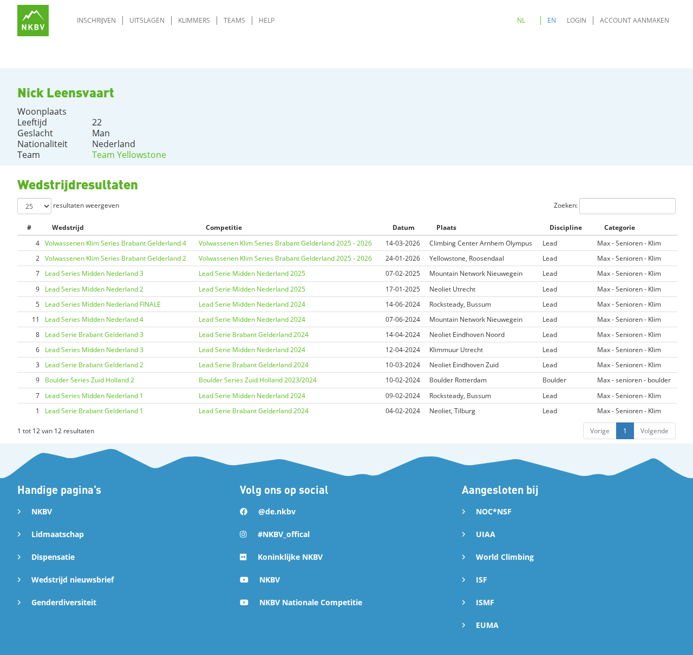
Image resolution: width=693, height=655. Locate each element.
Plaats (446, 227)
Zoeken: (566, 205)
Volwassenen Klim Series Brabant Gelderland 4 (115, 243)
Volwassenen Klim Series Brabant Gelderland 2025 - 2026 (285, 243)
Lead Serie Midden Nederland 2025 (252, 273)
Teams (234, 20)
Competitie (224, 227)
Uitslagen (147, 20)
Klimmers (194, 20)
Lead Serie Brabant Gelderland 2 (94, 364)
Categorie (619, 227)
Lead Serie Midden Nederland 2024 (252, 304)
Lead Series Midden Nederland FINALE (103, 304)
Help (266, 20)
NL (521, 20)
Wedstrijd (68, 227)
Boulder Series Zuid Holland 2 (89, 380)
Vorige (600, 430)
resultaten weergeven (85, 205)
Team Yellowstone (129, 155)
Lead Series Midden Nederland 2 (94, 289)
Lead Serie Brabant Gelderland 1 (94, 410)
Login (576, 20)
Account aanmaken (634, 20)
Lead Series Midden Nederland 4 (94, 319)
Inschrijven (96, 20)
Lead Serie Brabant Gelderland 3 (94, 334)
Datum (404, 227)
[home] (33, 20)
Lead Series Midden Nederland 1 (94, 395)
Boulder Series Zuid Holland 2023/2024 (258, 380)
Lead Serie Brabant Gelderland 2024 (254, 334)
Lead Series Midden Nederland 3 (94, 273)
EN (551, 20)
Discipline (566, 227)
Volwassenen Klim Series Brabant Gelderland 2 (115, 258)
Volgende (654, 430)
